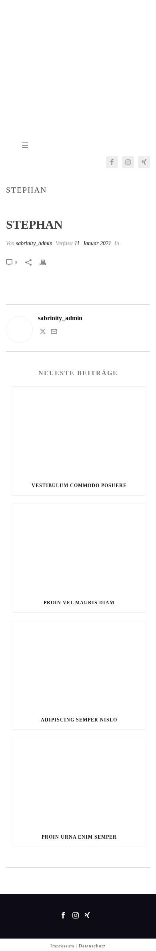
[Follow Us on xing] (87, 916)
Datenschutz (92, 945)
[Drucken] (47, 262)
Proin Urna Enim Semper (79, 837)
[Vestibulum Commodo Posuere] (79, 431)
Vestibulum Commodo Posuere (79, 485)
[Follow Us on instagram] (75, 916)
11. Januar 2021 (92, 243)
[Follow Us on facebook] (63, 916)
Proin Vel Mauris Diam (79, 603)
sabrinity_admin (34, 243)
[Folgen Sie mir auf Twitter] (43, 332)
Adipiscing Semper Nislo (79, 720)
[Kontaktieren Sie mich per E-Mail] (54, 332)
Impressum (62, 945)
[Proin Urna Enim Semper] (79, 782)
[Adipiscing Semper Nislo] (79, 665)
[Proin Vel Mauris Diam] (79, 548)
